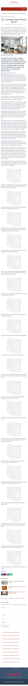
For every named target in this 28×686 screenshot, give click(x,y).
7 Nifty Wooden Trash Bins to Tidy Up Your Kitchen (17, 587)
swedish (22, 598)
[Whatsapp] (12, 574)
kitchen (16, 598)
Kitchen (6, 598)
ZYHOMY (14, 2)
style (20, 598)
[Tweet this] (4, 574)
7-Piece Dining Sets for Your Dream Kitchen (16, 581)
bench (14, 598)
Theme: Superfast (20, 681)
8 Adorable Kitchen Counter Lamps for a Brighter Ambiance (17, 592)
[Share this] (2, 574)
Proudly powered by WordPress (10, 681)
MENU (25, 9)
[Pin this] (7, 574)
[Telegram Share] (9, 574)
